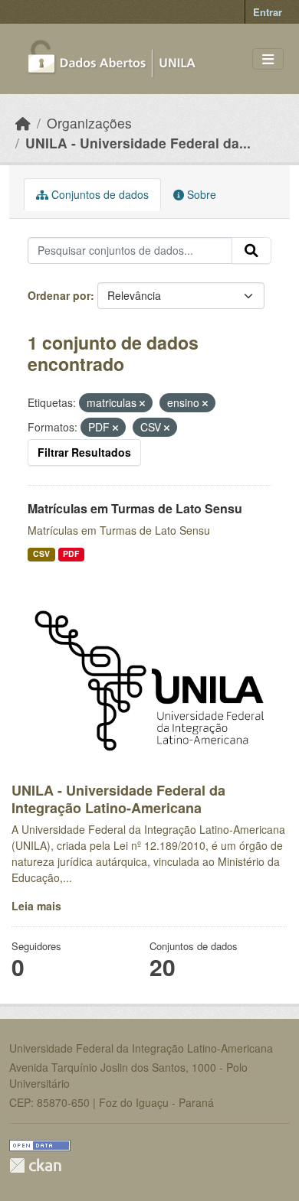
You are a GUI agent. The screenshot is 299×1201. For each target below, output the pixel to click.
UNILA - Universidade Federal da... (138, 142)
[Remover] (142, 403)
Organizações (89, 122)
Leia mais (36, 905)
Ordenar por (59, 295)
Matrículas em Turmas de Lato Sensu (135, 508)
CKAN (35, 1165)
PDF (71, 553)
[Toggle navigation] (268, 59)
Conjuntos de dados (98, 194)
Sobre (200, 194)
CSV (41, 553)
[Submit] (251, 251)
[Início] (23, 122)
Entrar (267, 12)
